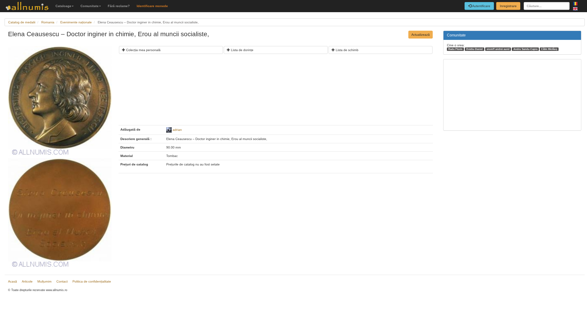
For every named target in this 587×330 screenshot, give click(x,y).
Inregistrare (508, 6)
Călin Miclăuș (549, 49)
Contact (62, 281)
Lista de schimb (346, 50)
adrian (177, 130)
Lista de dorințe (241, 50)
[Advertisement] (258, 91)
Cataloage (63, 6)
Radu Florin (455, 49)
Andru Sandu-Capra (525, 49)
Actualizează (420, 34)
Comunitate (89, 6)
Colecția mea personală (143, 50)
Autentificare (480, 6)
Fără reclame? (119, 6)
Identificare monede (152, 6)
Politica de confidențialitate (91, 281)
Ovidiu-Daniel (474, 49)
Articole (27, 281)
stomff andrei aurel (498, 49)
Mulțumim (44, 281)
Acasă (12, 281)
